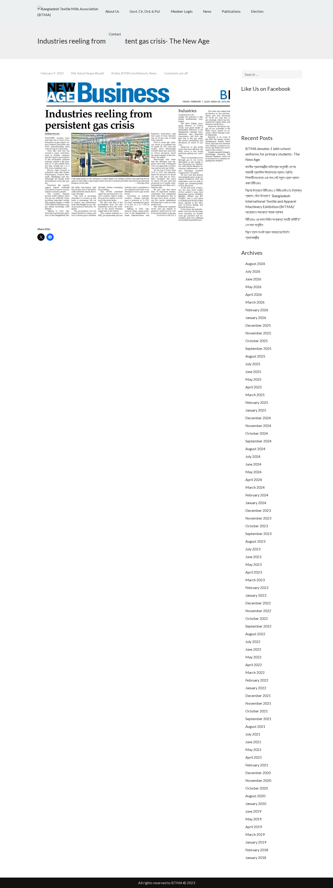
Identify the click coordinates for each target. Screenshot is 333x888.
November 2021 (258, 703)
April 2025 (253, 387)
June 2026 (253, 279)
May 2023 (253, 564)
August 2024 (255, 448)
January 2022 (255, 688)
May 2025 (253, 379)
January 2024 (255, 502)
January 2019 (255, 842)
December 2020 (258, 772)
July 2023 (252, 549)
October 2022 (256, 618)
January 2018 (255, 857)
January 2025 (255, 410)
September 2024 (258, 441)
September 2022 (258, 626)
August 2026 (255, 263)
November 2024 (258, 425)
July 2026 (252, 271)
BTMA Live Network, (135, 73)
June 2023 (253, 556)
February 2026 (256, 310)
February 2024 (256, 495)
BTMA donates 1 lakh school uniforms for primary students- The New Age (272, 154)
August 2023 (255, 541)
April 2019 (253, 826)
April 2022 (253, 664)
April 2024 (253, 479)
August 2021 (255, 726)
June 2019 (253, 811)
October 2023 (256, 526)
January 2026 (255, 317)
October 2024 (256, 433)
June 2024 (253, 464)
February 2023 (256, 587)
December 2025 (258, 325)
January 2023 (255, 595)
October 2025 (256, 341)
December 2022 (258, 603)
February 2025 (256, 402)
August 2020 (255, 796)
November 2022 (258, 610)
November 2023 (258, 518)
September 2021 (258, 718)
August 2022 (255, 634)
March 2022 (255, 672)
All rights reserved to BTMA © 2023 (166, 883)
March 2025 (255, 394)
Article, (116, 73)
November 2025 (258, 333)
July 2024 (252, 456)
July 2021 (252, 734)
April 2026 (253, 294)
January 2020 (255, 803)
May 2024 (253, 472)
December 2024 (258, 418)
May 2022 (253, 657)
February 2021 (256, 765)
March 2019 (255, 834)
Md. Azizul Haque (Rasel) (87, 73)
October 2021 (256, 711)
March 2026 (255, 302)
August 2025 (255, 356)
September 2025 (258, 348)
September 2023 (258, 533)
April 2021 (253, 757)
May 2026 (253, 287)
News (153, 73)
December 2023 (258, 510)
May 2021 (253, 749)
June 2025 (253, 371)
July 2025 (252, 364)
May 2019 (253, 819)
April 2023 (253, 572)
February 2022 (256, 680)
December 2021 (258, 695)
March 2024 (255, 487)
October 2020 (256, 788)
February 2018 (256, 850)
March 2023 (255, 580)
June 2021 (253, 742)
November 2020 (258, 780)
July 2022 (252, 641)
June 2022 (253, 649)
